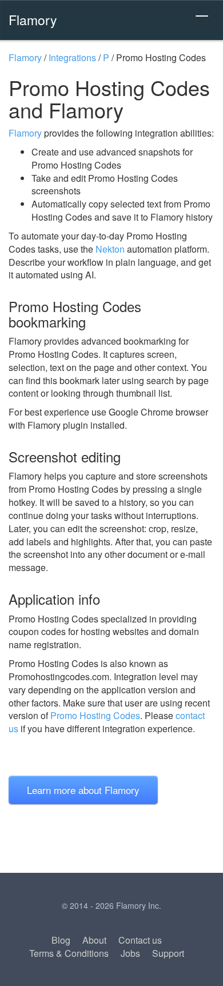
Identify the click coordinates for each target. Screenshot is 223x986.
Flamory (33, 19)
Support (168, 953)
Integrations (72, 57)
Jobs (130, 953)
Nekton (110, 249)
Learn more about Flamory (83, 790)
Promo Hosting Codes (95, 715)
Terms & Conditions (69, 953)
